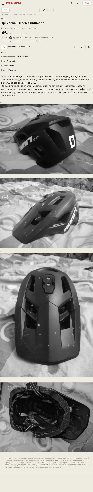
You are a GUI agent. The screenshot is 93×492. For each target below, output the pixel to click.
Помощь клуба (45, 465)
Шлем (3, 19)
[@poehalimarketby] (43, 10)
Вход (87, 3)
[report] (89, 47)
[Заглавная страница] (13, 1)
